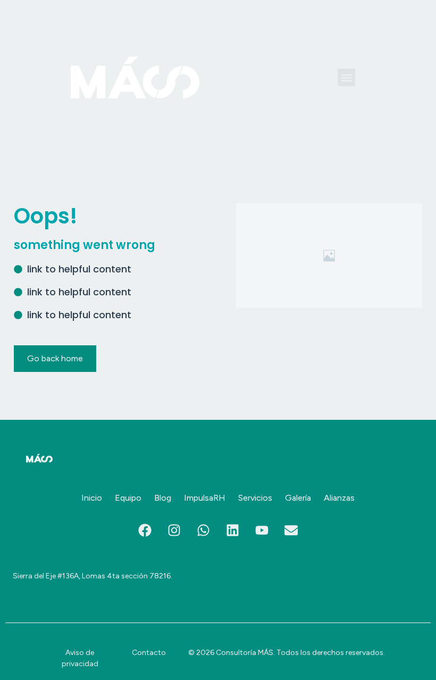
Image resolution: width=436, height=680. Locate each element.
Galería (298, 498)
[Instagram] (174, 530)
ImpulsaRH (204, 498)
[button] (346, 77)
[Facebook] (145, 530)
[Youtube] (262, 530)
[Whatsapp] (203, 530)
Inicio (91, 498)
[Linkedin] (233, 530)
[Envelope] (291, 530)
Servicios (255, 498)
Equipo (128, 498)
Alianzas (339, 498)
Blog (162, 498)
